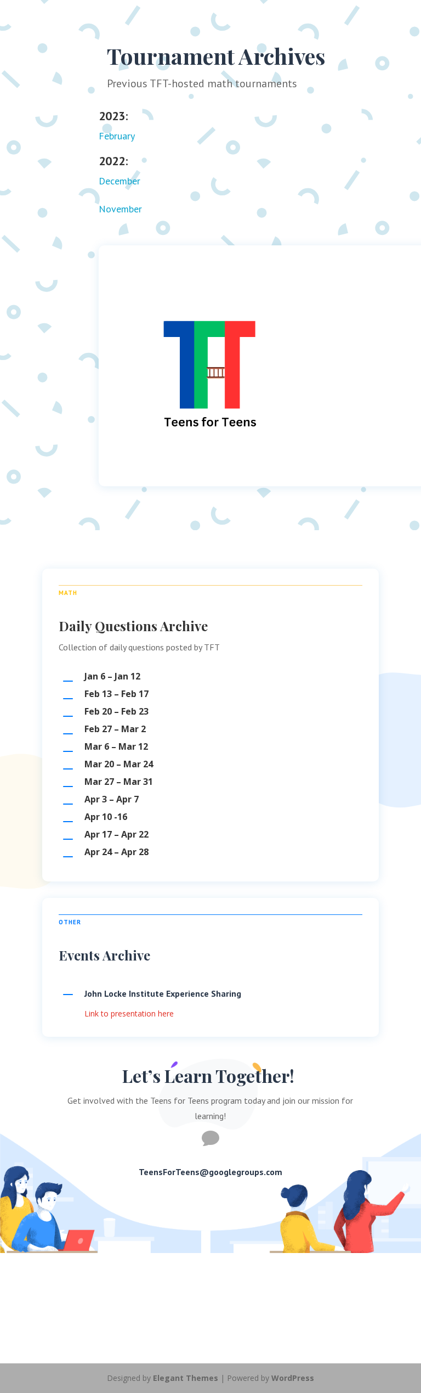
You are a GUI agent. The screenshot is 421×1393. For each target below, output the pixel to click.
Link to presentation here (129, 1013)
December (119, 181)
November (120, 209)
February (117, 136)
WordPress (292, 1378)
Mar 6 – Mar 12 (116, 746)
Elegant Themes (185, 1378)
